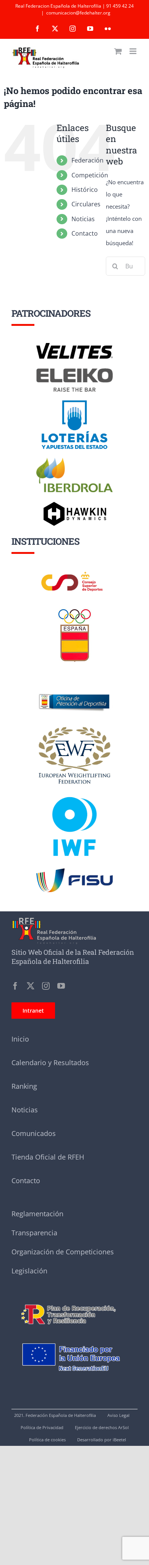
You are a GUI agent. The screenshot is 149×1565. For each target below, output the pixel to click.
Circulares (85, 204)
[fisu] (74, 871)
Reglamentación (37, 1213)
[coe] (75, 609)
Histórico (84, 189)
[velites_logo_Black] (74, 345)
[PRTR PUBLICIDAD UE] (74, 1335)
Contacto (84, 233)
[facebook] (15, 986)
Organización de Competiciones (62, 1251)
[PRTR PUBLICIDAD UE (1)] (74, 1300)
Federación (87, 160)
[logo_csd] (74, 574)
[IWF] (74, 791)
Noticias (83, 219)
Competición (89, 175)
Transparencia (34, 1232)
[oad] (74, 683)
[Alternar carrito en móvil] (118, 51)
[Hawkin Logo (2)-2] (74, 504)
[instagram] (46, 986)
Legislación (29, 1270)
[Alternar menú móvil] (134, 51)
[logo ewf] (74, 728)
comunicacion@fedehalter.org (78, 13)
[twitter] (30, 986)
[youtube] (61, 986)
